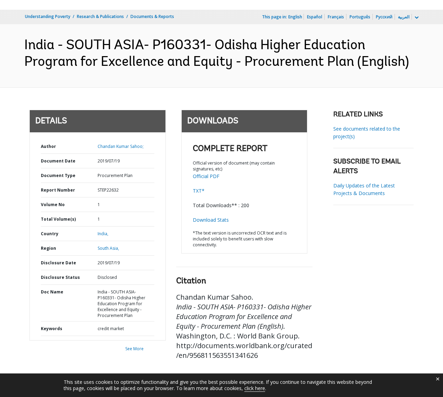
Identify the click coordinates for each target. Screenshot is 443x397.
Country (49, 234)
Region (48, 248)
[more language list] (416, 17)
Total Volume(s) (58, 219)
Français (336, 17)
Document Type (58, 175)
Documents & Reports (152, 16)
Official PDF (206, 176)
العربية (403, 17)
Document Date (58, 161)
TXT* (199, 190)
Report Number (58, 190)
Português (360, 17)
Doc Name (52, 292)
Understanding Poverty (47, 16)
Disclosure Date (58, 263)
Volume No (53, 205)
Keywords (51, 329)
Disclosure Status (60, 277)
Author (48, 146)
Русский (384, 17)
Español (314, 17)
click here (254, 388)
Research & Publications (100, 16)
